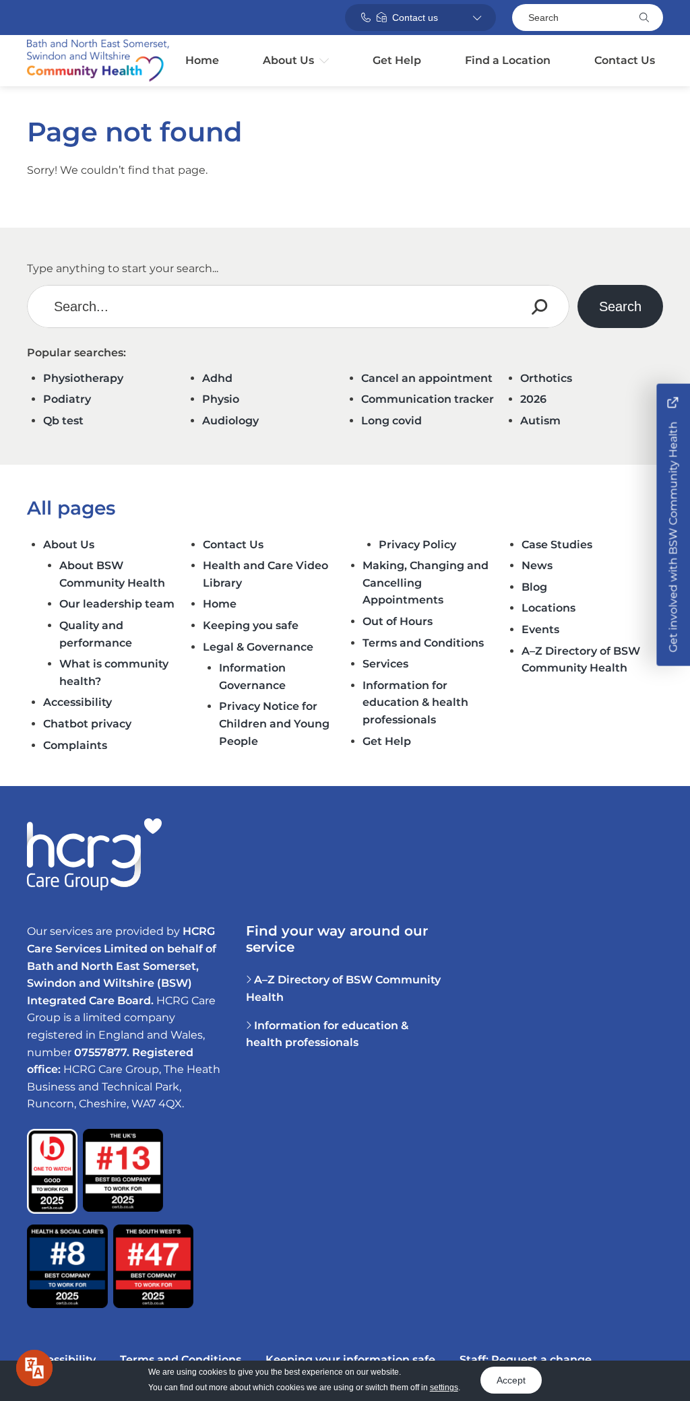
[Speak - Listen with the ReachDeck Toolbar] (34, 1368)
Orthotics (546, 378)
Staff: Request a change (526, 1359)
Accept (511, 1380)
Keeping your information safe (350, 1359)
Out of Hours (398, 621)
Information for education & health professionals (415, 702)
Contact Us (624, 60)
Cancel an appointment (427, 378)
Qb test (63, 420)
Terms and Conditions (423, 643)
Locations (548, 607)
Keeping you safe (251, 625)
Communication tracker (427, 399)
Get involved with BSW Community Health (672, 536)
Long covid (391, 420)
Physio (220, 399)
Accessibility (77, 702)
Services (385, 663)
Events (540, 629)
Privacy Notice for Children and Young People (274, 723)
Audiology (230, 420)
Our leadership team (117, 603)
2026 (533, 399)
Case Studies (557, 544)
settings (444, 1387)
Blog (534, 587)
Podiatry (67, 399)
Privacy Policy (417, 544)
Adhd (217, 378)
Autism (540, 420)
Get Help (397, 60)
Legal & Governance (258, 647)
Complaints (75, 745)
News (537, 565)
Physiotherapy (83, 378)
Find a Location (508, 60)
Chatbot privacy (87, 723)
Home (202, 60)
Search (543, 17)
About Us (288, 60)
